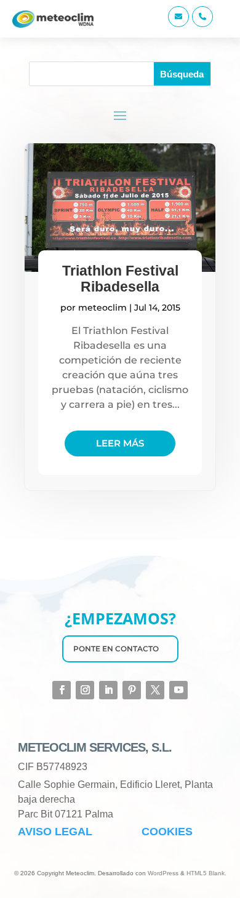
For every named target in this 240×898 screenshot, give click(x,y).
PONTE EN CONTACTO (116, 648)
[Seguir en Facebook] (61, 690)
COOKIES (167, 831)
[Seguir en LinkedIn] (108, 690)
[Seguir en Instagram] (85, 690)
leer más (120, 443)
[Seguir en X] (155, 690)
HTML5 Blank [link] (205, 873)
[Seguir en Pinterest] (131, 690)
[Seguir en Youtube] (178, 690)
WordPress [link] (163, 873)
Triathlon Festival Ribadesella (120, 279)
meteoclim (102, 307)
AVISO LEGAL (55, 831)
